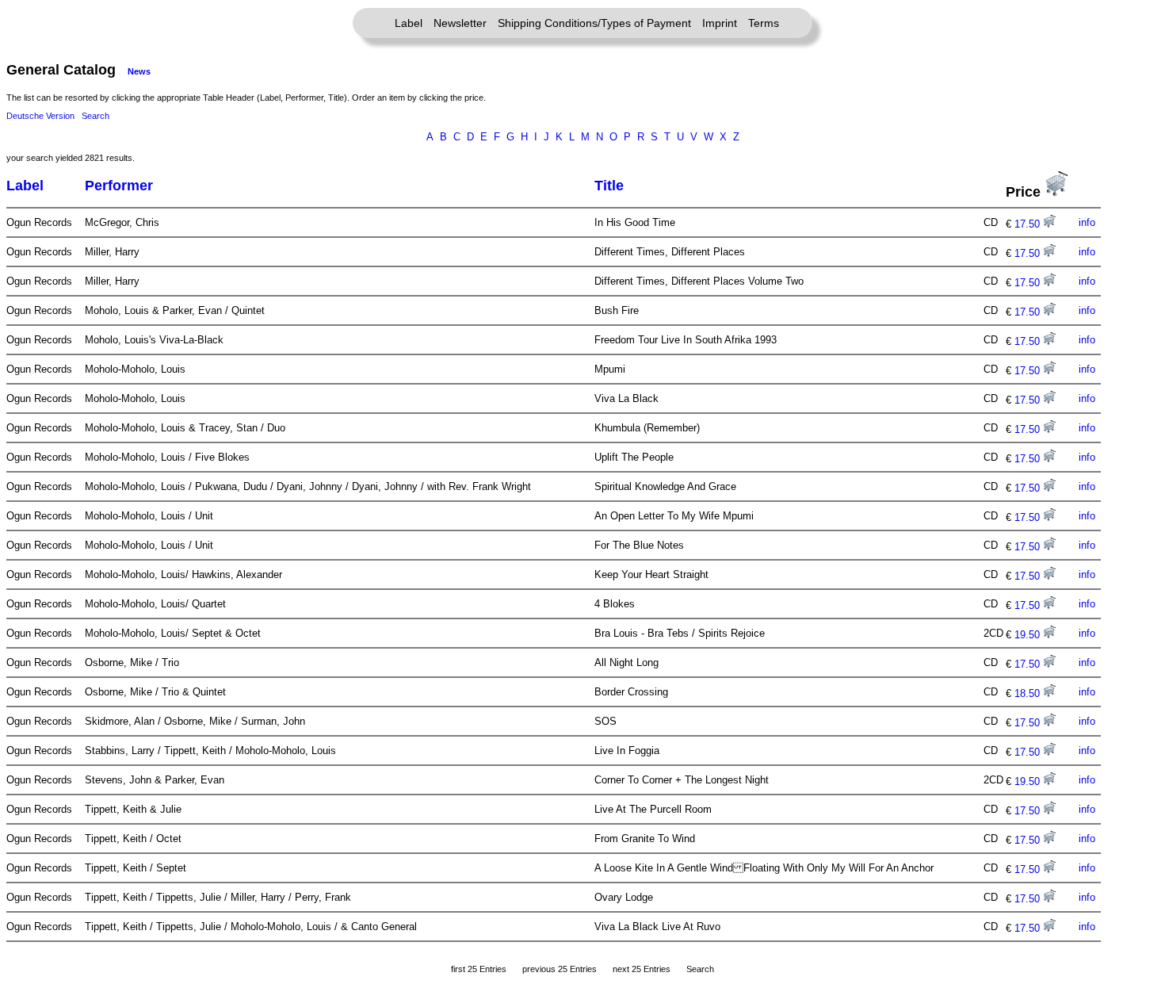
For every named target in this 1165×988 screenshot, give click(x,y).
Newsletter (460, 23)
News (139, 71)
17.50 (1028, 224)
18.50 (1028, 693)
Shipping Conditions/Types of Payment (594, 23)
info (1087, 222)
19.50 (1028, 635)
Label (408, 23)
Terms (763, 23)
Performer (119, 185)
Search (95, 116)
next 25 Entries (641, 969)
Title (609, 185)
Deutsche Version (40, 116)
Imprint (719, 23)
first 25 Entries (478, 969)
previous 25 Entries (559, 969)
